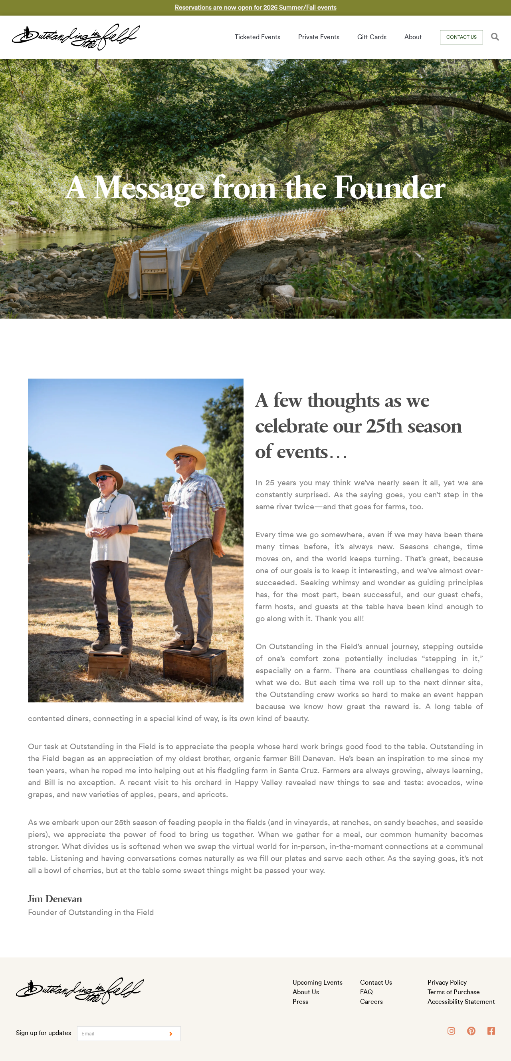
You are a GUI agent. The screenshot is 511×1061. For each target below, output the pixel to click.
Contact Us (461, 37)
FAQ (366, 992)
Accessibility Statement (461, 1002)
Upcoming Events (318, 982)
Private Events (318, 37)
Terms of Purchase (454, 992)
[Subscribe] (171, 1033)
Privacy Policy (447, 982)
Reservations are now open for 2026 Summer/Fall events (256, 7)
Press (300, 1002)
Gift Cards (371, 37)
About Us (306, 992)
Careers (371, 1002)
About (413, 37)
